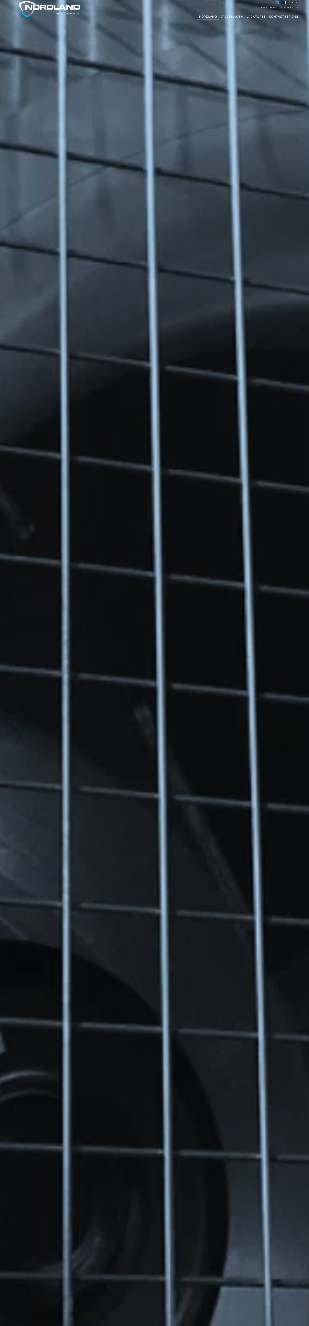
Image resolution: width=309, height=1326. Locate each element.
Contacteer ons (283, 16)
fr (287, 2)
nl (283, 2)
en (292, 2)
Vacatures (256, 16)
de (296, 2)
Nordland (208, 16)
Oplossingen (231, 16)
